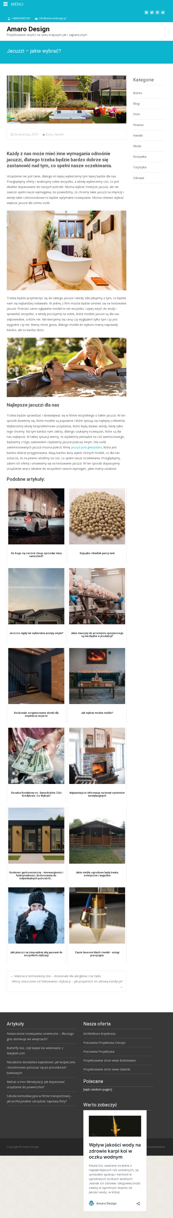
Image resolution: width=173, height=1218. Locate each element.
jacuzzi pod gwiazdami (86, 447)
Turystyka (139, 167)
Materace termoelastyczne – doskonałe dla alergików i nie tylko (55, 976)
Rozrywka (139, 157)
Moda (137, 146)
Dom (49, 134)
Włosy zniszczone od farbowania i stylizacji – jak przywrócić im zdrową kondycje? (67, 984)
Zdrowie (138, 178)
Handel (59, 134)
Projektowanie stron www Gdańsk (106, 1069)
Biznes (137, 93)
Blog (136, 103)
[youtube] (163, 14)
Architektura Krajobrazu (99, 1034)
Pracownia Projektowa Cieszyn (104, 1043)
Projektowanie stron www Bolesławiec (109, 1060)
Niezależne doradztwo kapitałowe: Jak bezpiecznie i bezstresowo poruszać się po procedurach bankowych (41, 1067)
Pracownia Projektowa (98, 1051)
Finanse (138, 125)
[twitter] (152, 14)
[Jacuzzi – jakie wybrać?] (66, 99)
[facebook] (146, 14)
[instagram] (157, 14)
